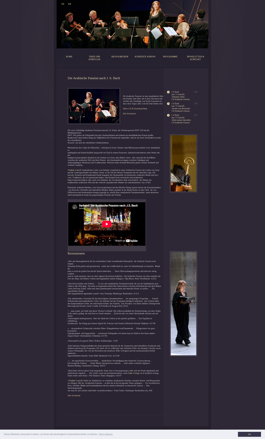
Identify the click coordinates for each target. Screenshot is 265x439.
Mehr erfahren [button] (106, 434)
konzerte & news (145, 56)
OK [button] (249, 434)
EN (69, 4)
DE (62, 4)
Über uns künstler (94, 58)
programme (170, 56)
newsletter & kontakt (195, 58)
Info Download (74, 396)
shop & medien (119, 56)
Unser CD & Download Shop (135, 109)
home (69, 56)
